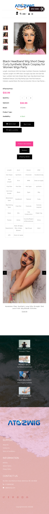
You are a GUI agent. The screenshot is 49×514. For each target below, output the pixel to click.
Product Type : (7, 112)
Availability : (7, 116)
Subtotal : (6, 103)
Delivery (5, 463)
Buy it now (27, 124)
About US (5, 445)
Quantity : (6, 98)
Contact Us (6, 448)
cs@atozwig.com (10, 488)
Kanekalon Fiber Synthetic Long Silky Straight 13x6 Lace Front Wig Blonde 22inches (24, 307)
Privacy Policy (7, 469)
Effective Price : (8, 89)
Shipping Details (24, 157)
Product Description (24, 144)
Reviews (24, 150)
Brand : (5, 108)
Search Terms (7, 466)
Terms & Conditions (9, 451)
